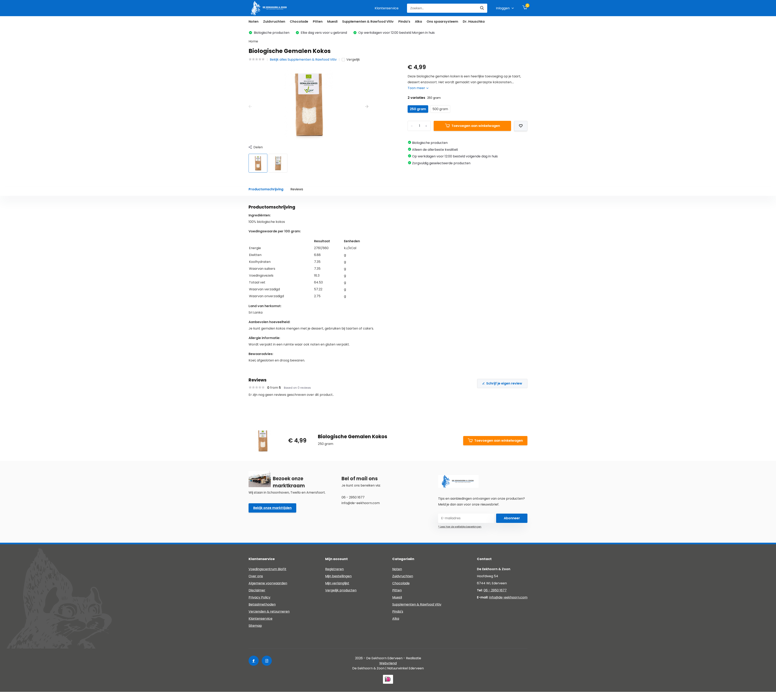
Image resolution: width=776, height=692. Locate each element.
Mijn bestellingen (338, 576)
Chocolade (299, 21)
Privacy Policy (259, 597)
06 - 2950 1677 (495, 590)
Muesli (332, 21)
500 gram (440, 109)
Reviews (296, 189)
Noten (253, 21)
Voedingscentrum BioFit (267, 569)
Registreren (334, 569)
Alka (418, 21)
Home (253, 41)
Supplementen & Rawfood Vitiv (368, 21)
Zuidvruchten (274, 21)
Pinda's (404, 21)
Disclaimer (257, 590)
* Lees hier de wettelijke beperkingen (459, 526)
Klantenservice (387, 8)
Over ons (256, 576)
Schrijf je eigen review (504, 383)
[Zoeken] (482, 8)
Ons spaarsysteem (442, 21)
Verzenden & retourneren (269, 611)
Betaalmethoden (262, 604)
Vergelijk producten (340, 590)
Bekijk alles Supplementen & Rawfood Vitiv (303, 59)
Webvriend (388, 663)
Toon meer (417, 88)
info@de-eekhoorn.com (508, 597)
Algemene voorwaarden (268, 583)
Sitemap (255, 625)
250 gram (418, 109)
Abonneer (512, 518)
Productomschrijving (266, 189)
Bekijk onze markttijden (272, 508)
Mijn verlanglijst (337, 583)
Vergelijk (353, 59)
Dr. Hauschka (474, 21)
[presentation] (250, 106)
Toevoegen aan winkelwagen (475, 125)
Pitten (318, 21)
